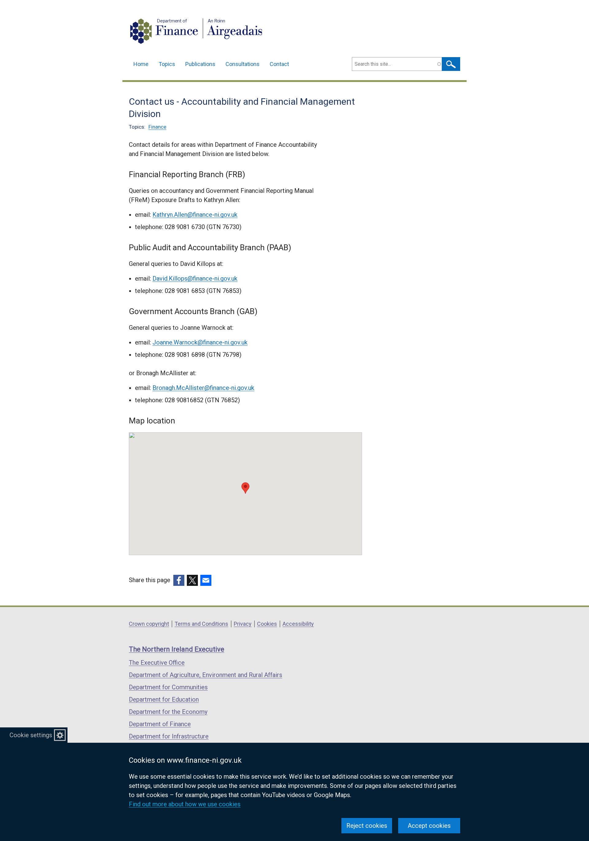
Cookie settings (31, 735)
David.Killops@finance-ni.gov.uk (194, 278)
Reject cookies (366, 825)
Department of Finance (160, 724)
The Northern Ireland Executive (176, 649)
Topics (167, 64)
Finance (157, 127)
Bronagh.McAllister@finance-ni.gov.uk (203, 387)
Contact (279, 64)
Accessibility (298, 624)
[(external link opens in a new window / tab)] (178, 580)
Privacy (243, 624)
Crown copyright (149, 624)
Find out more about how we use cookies (185, 804)
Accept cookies (429, 825)
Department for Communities (168, 687)
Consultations (242, 64)
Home (140, 64)
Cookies (267, 624)
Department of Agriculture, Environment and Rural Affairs (205, 675)
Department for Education (164, 699)
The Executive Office (157, 662)
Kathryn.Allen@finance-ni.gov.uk (194, 214)
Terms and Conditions (201, 624)
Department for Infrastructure (169, 736)
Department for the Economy (168, 711)
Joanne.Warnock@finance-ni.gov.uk (200, 342)
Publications (200, 64)
